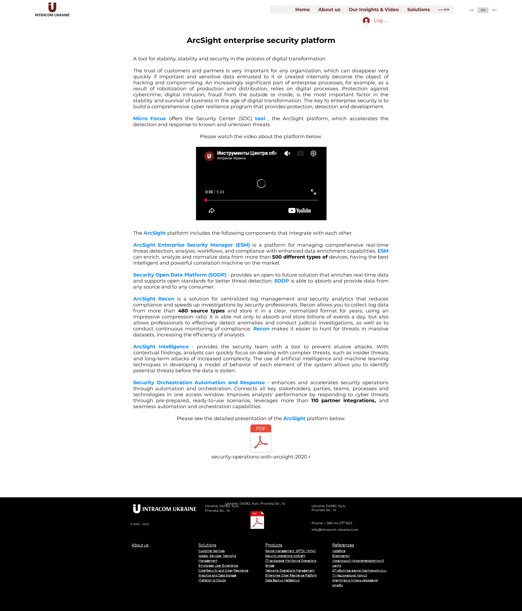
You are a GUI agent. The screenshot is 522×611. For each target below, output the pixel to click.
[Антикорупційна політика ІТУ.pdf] (257, 520)
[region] (160, 572)
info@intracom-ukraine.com (335, 530)
